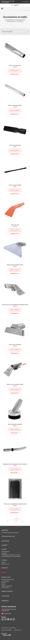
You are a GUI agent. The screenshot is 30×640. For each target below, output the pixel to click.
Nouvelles (4, 567)
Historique (3, 562)
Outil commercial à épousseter (15, 424)
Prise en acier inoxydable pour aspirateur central (15, 504)
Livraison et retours (5, 587)
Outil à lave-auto (15, 225)
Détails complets (14, 70)
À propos (4, 560)
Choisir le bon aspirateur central (7, 579)
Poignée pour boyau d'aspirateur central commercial (15, 464)
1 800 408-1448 (24, 1)
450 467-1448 (7, 613)
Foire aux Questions (5, 581)
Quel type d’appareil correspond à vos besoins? (10, 554)
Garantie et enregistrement (6, 586)
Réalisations (5, 596)
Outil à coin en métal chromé (15, 105)
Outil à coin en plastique (15, 145)
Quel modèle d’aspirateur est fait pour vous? (10, 532)
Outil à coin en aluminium (15, 65)
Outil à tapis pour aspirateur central (15, 264)
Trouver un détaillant (8, 536)
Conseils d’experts (7, 591)
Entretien (3, 584)
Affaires (3, 549)
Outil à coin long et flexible (15, 185)
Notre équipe (5, 541)
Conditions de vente (17, 630)
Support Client (5, 577)
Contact (3, 572)
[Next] (22, 521)
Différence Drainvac (5, 564)
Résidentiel (4, 530)
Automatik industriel (5, 551)
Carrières (4, 545)
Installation (3, 582)
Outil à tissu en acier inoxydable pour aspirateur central (15, 304)
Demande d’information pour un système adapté (10, 556)
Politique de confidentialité (6, 630)
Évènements (5, 600)
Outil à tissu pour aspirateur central (15, 384)
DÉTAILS (7, 2)
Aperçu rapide (14, 74)
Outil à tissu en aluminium (15, 344)
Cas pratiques (4, 553)
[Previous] (7, 521)
